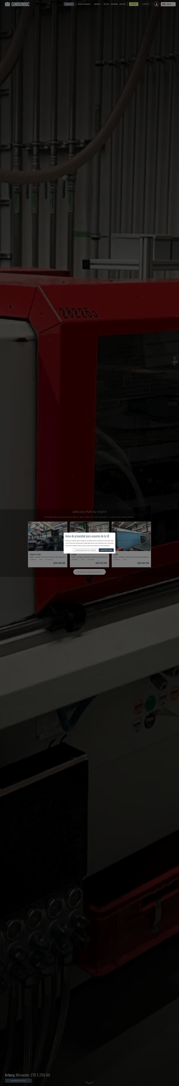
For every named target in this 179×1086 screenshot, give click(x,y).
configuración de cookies (85, 550)
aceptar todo (106, 550)
